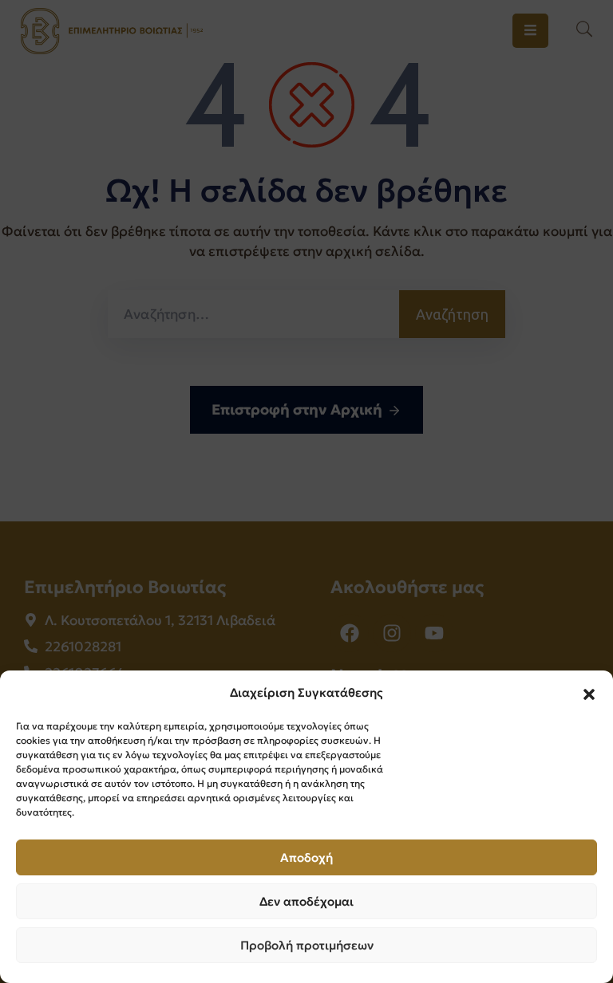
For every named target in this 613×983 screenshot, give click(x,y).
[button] (589, 693)
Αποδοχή (306, 857)
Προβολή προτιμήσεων (307, 945)
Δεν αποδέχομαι (306, 901)
